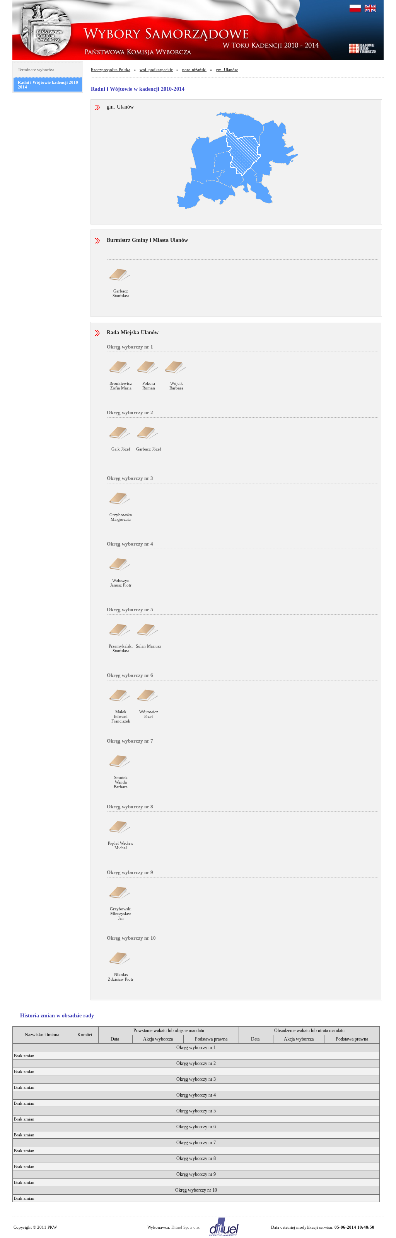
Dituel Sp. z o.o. (185, 1227)
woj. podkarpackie (156, 69)
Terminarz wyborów (36, 69)
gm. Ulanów (227, 69)
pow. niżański (194, 69)
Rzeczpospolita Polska (110, 69)
